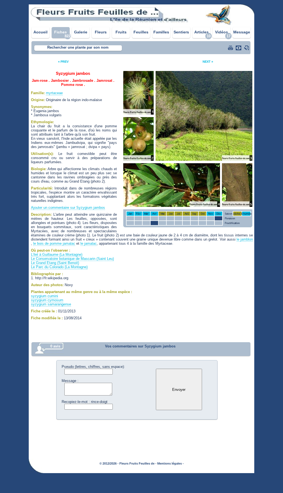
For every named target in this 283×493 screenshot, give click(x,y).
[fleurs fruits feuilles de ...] (141, 24)
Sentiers (181, 32)
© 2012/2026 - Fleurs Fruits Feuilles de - (127, 463)
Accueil (40, 32)
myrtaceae (54, 93)
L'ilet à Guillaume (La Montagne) (56, 254)
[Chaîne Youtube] (239, 47)
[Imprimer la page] (231, 47)
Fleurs (101, 32)
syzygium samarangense (51, 304)
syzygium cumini (44, 296)
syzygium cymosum (47, 300)
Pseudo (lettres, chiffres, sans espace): (93, 367)
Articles (201, 32)
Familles (161, 32)
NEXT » (208, 61)
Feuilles (140, 32)
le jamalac (88, 243)
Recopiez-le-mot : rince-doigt (85, 402)
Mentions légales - (170, 463)
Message (241, 32)
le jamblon (245, 239)
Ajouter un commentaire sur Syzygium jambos (68, 207)
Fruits (121, 32)
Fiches (60, 32)
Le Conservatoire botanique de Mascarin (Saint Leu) (72, 259)
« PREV (63, 61)
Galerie (80, 32)
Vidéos (221, 32)
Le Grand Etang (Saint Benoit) (55, 263)
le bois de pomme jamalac (54, 243)
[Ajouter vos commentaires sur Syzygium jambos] (247, 47)
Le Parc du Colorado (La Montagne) (59, 267)
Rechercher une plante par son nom (78, 47)
